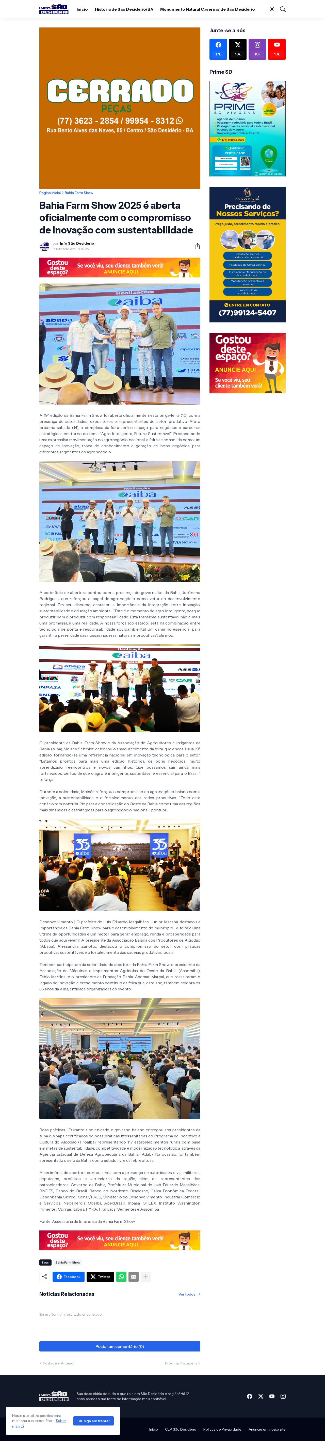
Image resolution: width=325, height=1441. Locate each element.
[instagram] (283, 1396)
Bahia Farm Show (79, 192)
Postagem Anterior (59, 1363)
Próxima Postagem (181, 1363)
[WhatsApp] (121, 1277)
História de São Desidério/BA (124, 9)
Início (82, 9)
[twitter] (260, 1396)
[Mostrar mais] (146, 1277)
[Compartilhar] (195, 246)
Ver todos (186, 1294)
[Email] (133, 1277)
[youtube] (271, 1396)
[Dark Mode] (269, 9)
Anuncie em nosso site (267, 1429)
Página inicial (50, 192)
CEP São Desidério (180, 1429)
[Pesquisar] (280, 9)
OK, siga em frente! (93, 1421)
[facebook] (249, 1396)
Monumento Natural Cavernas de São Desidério (207, 9)
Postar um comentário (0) (119, 1346)
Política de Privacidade (222, 1429)
